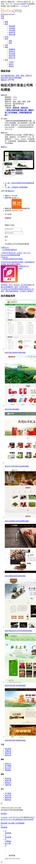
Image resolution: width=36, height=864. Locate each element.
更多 (6, 60)
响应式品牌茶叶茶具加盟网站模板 (17, 521)
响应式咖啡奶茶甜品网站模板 (15, 576)
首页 (2, 75)
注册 (2, 18)
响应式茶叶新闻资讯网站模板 (15, 352)
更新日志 (8, 764)
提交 (6, 236)
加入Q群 (8, 768)
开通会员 (8, 751)
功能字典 (8, 785)
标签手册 (8, 780)
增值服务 (8, 770)
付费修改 (8, 841)
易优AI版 (12, 34)
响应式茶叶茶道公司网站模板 (11, 78)
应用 (6, 39)
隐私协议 (8, 800)
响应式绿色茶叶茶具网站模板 (15, 685)
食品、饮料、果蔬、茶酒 (20, 75)
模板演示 (4, 80)
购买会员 (24, 108)
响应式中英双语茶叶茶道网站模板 (17, 466)
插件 (10, 43)
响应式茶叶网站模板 (12, 409)
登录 (2, 16)
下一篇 (16, 187)
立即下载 (11, 80)
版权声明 (8, 797)
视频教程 (12, 49)
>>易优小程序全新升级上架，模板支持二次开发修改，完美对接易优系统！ (19, 112)
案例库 (11, 66)
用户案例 (8, 766)
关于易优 (8, 793)
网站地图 (4, 823)
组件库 (11, 64)
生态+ (7, 37)
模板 (6, 22)
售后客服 (8, 837)
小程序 (11, 62)
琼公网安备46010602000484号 (23, 819)
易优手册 (12, 56)
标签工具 (12, 58)
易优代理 (12, 32)
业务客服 (8, 833)
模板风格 (7, 75)
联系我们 (4, 814)
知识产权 (8, 795)
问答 (6, 45)
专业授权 (12, 30)
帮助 (6, 47)
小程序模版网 (19, 823)
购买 (6, 24)
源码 (10, 41)
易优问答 (8, 778)
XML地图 (11, 823)
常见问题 (12, 53)
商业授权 (12, 26)
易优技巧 (12, 51)
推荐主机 (8, 755)
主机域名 (12, 28)
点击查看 (24, 6)
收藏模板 (8, 218)
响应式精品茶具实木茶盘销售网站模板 (18, 631)
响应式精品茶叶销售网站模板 (15, 740)
